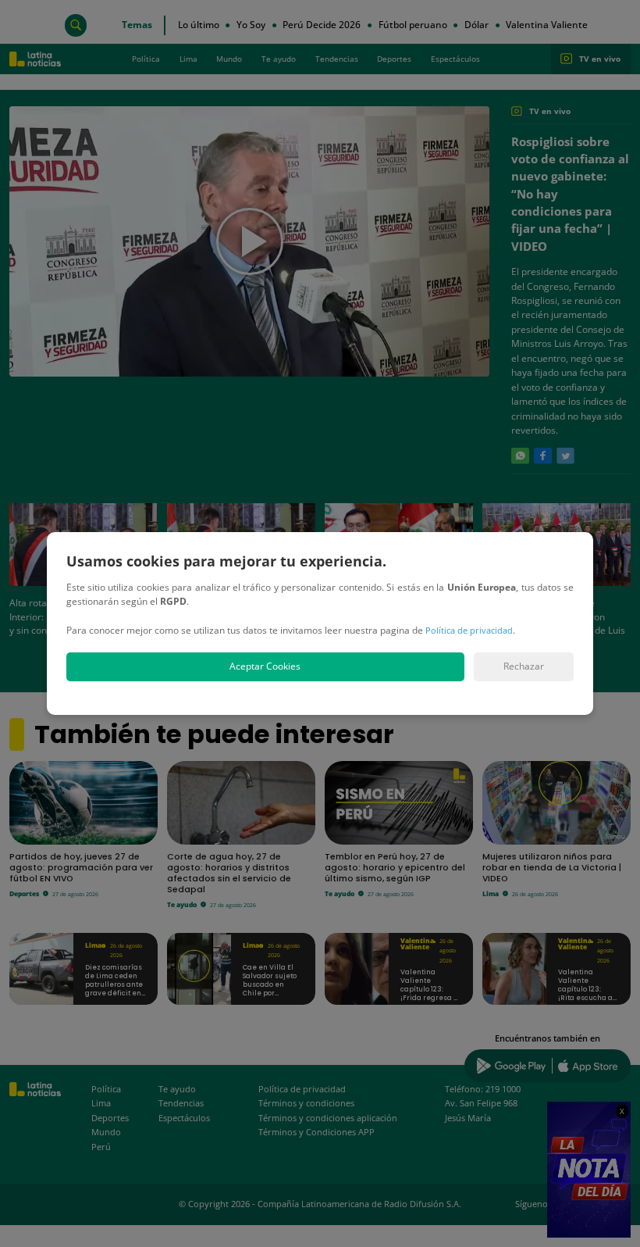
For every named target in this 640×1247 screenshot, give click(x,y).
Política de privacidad (469, 630)
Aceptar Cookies (264, 666)
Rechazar (523, 666)
